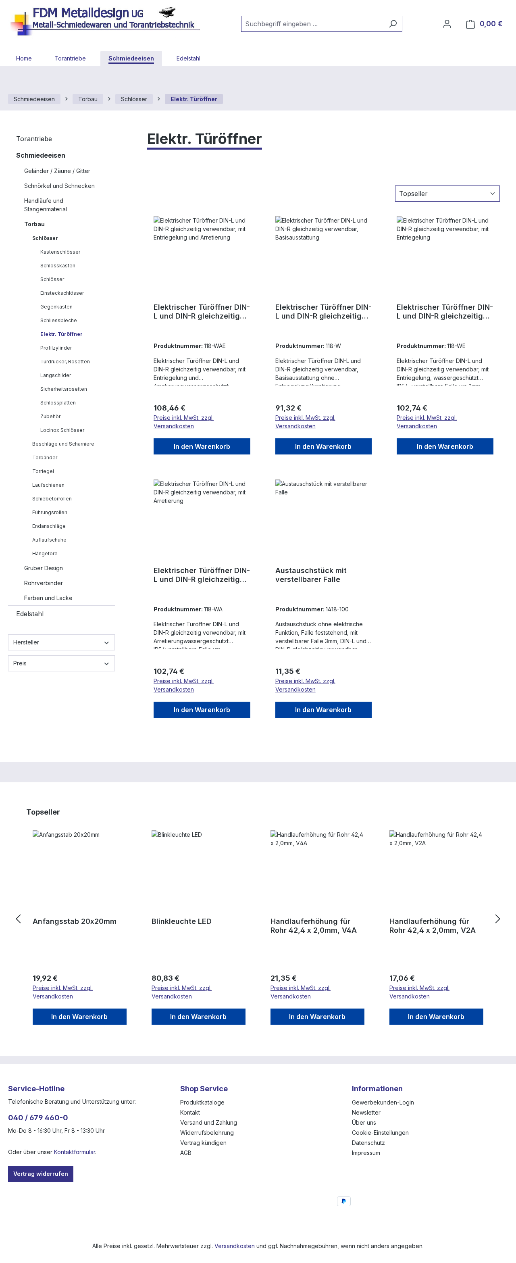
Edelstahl (30, 614)
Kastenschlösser (60, 252)
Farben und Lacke (48, 597)
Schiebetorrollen (52, 499)
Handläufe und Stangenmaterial (45, 205)
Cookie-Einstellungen (380, 1132)
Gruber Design (43, 568)
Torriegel (43, 471)
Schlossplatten (58, 403)
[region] (258, 919)
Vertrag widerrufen (40, 1173)
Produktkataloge (202, 1102)
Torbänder (44, 457)
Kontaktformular (74, 1151)
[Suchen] (392, 24)
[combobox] (312, 24)
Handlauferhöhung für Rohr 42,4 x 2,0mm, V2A (432, 925)
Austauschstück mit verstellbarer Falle (311, 575)
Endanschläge (49, 526)
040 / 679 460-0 (38, 1117)
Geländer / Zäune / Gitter (57, 170)
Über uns (364, 1122)
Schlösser (45, 238)
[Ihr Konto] (447, 24)
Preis (20, 663)
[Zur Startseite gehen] (109, 22)
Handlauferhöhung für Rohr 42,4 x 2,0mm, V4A (313, 925)
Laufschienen (48, 485)
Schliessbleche (58, 320)
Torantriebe (34, 139)
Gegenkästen (56, 307)
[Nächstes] (498, 919)
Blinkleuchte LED (182, 921)
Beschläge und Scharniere (63, 444)
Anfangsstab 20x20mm (75, 921)
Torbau (34, 224)
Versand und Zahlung (208, 1122)
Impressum (366, 1152)
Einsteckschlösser (62, 293)
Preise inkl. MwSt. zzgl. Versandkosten (184, 421)
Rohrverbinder (43, 582)
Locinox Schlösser (62, 430)
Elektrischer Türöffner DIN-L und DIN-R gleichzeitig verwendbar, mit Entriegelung (445, 312)
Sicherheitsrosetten (63, 389)
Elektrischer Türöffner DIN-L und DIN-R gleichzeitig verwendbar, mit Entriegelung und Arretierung (202, 312)
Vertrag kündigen (203, 1142)
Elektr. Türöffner (61, 334)
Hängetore (45, 553)
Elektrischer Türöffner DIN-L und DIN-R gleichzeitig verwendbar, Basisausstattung (323, 312)
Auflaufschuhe (49, 540)
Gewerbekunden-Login (383, 1102)
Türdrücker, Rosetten (65, 361)
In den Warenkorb (202, 446)
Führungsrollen (49, 512)
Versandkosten (234, 1245)
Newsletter (366, 1112)
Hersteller (26, 642)
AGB (185, 1152)
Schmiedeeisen (40, 155)
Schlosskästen (57, 266)
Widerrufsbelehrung (207, 1132)
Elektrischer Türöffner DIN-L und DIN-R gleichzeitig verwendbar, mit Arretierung (202, 575)
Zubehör (50, 416)
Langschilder (55, 375)
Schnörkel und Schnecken (59, 185)
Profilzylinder (56, 348)
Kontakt (190, 1112)
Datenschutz (368, 1142)
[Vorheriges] (18, 919)
